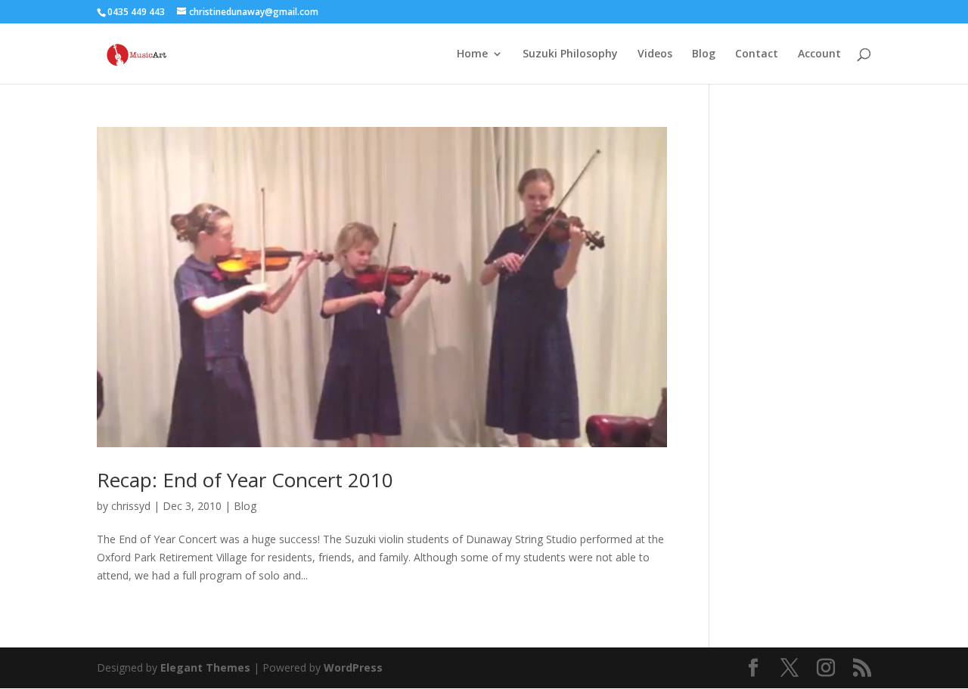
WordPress (353, 667)
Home (472, 54)
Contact (756, 54)
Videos (655, 54)
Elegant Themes (205, 667)
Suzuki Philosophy (570, 54)
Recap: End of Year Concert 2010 (245, 479)
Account (819, 54)
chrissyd (130, 506)
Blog (703, 54)
